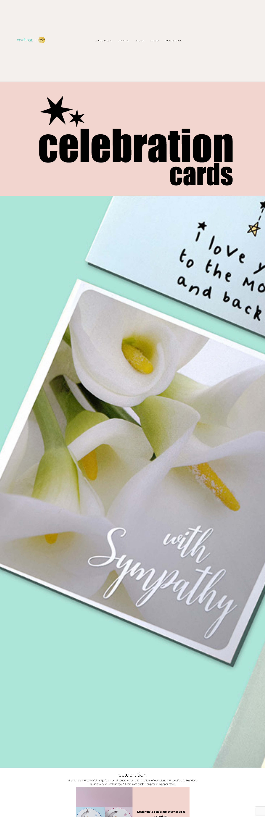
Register (155, 41)
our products (102, 41)
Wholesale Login (173, 41)
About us (140, 41)
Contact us (124, 41)
